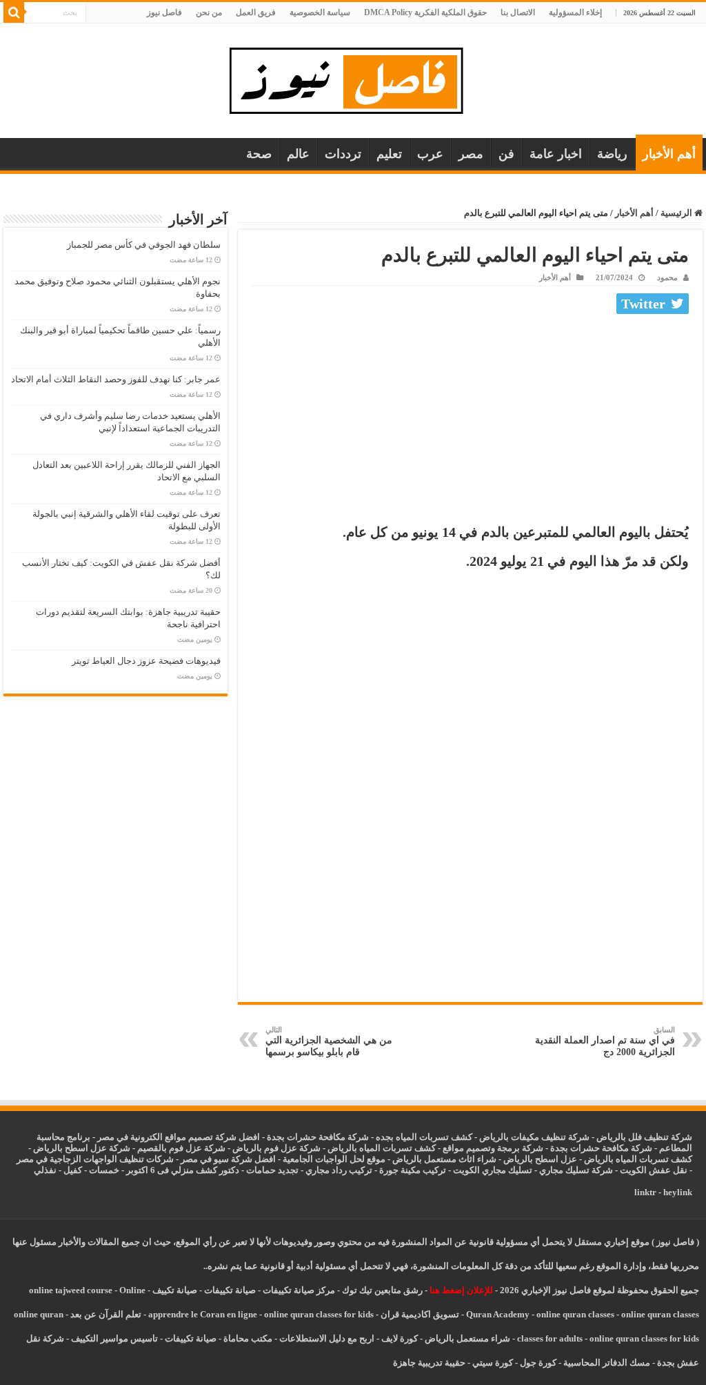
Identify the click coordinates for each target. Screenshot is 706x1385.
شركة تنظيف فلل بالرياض (644, 1137)
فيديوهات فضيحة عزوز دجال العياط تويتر (146, 661)
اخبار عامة (556, 154)
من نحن (209, 12)
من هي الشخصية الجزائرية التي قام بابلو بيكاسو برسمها (328, 1041)
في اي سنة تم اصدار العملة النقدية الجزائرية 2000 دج (605, 1041)
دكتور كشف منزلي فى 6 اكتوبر (182, 1170)
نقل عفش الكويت (653, 1170)
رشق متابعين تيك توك (382, 1290)
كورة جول (537, 1362)
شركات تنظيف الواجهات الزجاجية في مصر (95, 1159)
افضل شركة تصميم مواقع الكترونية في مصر (178, 1137)
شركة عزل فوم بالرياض (276, 1148)
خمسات (104, 1170)
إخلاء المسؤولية (575, 12)
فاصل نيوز (164, 12)
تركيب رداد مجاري (338, 1170)
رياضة (612, 154)
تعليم (389, 154)
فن (506, 154)
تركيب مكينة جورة (412, 1170)
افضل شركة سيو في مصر (228, 1159)
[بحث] (13, 12)
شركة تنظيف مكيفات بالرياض (534, 1137)
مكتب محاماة (247, 1338)
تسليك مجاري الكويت (492, 1170)
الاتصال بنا (518, 12)
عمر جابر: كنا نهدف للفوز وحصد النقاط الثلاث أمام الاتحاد (116, 379)
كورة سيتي (491, 1362)
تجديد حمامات (272, 1170)
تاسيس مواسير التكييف (114, 1338)
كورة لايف (399, 1338)
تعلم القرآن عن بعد (105, 1314)
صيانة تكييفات (230, 1290)
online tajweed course (70, 1290)
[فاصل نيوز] (353, 77)
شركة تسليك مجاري (576, 1170)
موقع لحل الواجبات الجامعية (334, 1159)
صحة (259, 154)
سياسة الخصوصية (320, 12)
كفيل (72, 1170)
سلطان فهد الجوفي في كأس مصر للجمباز (144, 244)
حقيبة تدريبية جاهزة (429, 1362)
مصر (470, 154)
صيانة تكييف (174, 1290)
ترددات (343, 154)
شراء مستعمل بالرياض (467, 1338)
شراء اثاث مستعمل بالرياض (444, 1159)
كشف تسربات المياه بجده (424, 1137)
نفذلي (45, 1170)
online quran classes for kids (319, 1314)
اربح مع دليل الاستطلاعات (326, 1338)
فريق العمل (256, 12)
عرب (430, 154)
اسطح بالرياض (532, 1159)
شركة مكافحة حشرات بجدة (601, 1148)
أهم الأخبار (669, 154)
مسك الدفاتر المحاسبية (606, 1362)
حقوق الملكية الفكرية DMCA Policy (425, 12)
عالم (298, 154)
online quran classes (575, 1314)
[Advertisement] (470, 422)
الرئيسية (677, 213)
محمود (667, 277)
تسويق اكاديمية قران (420, 1314)
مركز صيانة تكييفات (299, 1290)
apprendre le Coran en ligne (202, 1314)
